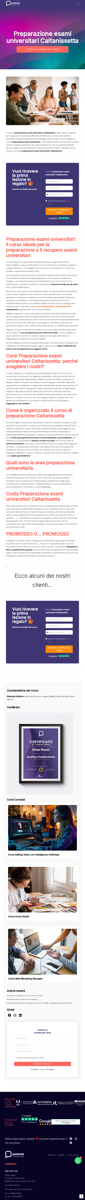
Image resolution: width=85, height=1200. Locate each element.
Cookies (61, 1155)
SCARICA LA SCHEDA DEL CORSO (42, 49)
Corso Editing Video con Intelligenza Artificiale (33, 854)
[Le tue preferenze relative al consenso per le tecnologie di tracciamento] (81, 1196)
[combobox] (48, 194)
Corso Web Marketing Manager (25, 978)
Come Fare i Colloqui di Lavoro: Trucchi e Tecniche (25, 996)
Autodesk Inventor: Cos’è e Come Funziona (22, 999)
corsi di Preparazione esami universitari (53, 306)
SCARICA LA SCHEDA (42, 1064)
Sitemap (51, 1155)
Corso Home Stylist (18, 916)
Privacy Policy (39, 1058)
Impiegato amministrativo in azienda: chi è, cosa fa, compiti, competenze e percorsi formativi (39, 1003)
